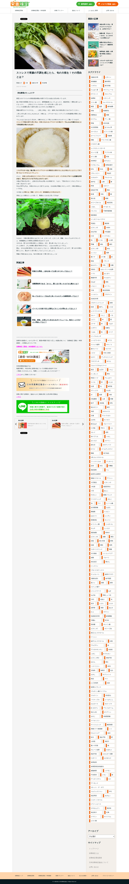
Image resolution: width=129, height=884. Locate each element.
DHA (101, 169)
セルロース (94, 704)
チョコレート (95, 574)
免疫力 (107, 741)
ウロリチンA (95, 361)
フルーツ (106, 557)
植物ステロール (96, 478)
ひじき (110, 382)
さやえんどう (95, 808)
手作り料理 (106, 353)
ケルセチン (107, 278)
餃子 (92, 403)
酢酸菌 (93, 511)
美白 (106, 662)
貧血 (92, 261)
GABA (108, 227)
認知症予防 (94, 190)
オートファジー (96, 136)
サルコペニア (95, 733)
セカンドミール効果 (107, 269)
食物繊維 (94, 81)
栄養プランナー (60, 875)
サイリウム (107, 816)
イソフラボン (106, 236)
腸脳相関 (94, 770)
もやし (93, 674)
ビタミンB (94, 537)
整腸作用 (94, 278)
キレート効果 (95, 750)
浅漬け (102, 599)
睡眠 (92, 453)
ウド (99, 503)
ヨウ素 (103, 257)
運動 (92, 140)
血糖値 (93, 98)
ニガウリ (94, 328)
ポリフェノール (108, 90)
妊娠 (92, 545)
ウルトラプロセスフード (99, 365)
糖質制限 (110, 725)
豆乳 (111, 403)
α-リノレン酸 (95, 524)
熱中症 (93, 182)
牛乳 (104, 265)
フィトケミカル (96, 461)
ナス (106, 679)
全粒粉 (110, 649)
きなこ (110, 499)
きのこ (93, 716)
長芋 (92, 603)
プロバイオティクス (97, 570)
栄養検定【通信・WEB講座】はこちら (29, 346)
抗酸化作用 (35, 83)
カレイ (93, 432)
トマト (93, 273)
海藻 (102, 608)
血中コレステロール (97, 641)
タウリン (106, 612)
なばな (108, 507)
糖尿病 (107, 223)
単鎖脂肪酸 (106, 716)
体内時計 (94, 161)
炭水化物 (106, 123)
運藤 (110, 549)
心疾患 (93, 741)
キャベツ (107, 520)
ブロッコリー (95, 173)
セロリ (93, 357)
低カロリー (94, 407)
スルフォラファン (96, 791)
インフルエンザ (96, 336)
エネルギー (94, 177)
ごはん (93, 207)
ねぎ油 (93, 595)
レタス (111, 603)
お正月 (101, 369)
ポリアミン (107, 712)
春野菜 (110, 386)
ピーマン (107, 286)
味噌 (111, 303)
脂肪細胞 (94, 532)
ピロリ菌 (94, 821)
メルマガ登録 (108, 4)
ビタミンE (94, 628)
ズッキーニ (109, 461)
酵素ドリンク (107, 495)
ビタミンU (107, 482)
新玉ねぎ (94, 424)
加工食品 (106, 453)
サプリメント (107, 674)
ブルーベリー (107, 424)
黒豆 (92, 369)
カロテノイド (107, 445)
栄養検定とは (94, 853)
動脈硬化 (106, 110)
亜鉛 (108, 190)
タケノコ (109, 344)
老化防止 (108, 695)
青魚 (108, 374)
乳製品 (93, 223)
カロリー (106, 186)
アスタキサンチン (96, 649)
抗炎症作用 (94, 299)
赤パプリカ (94, 436)
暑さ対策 (102, 541)
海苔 (92, 307)
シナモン (107, 770)
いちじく (94, 286)
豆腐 (92, 415)
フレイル (94, 211)
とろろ (101, 603)
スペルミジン (95, 720)
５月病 (93, 428)
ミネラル (94, 85)
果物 (92, 123)
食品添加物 (106, 290)
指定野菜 (94, 795)
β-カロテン (94, 708)
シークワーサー (96, 340)
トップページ (94, 849)
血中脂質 (108, 578)
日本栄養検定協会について (98, 862)
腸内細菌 (110, 106)
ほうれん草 (108, 127)
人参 (103, 399)
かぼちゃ (109, 750)
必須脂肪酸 (94, 507)
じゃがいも (109, 524)
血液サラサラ (109, 574)
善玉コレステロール (97, 633)
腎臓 (92, 244)
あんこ (106, 491)
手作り (103, 428)
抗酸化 (107, 328)
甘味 (102, 194)
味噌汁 (103, 670)
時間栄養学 (109, 165)
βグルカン (107, 161)
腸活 (110, 244)
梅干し (101, 307)
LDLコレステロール (97, 457)
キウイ (93, 449)
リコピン (107, 511)
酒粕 (101, 545)
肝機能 (110, 466)
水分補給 (94, 553)
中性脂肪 (107, 232)
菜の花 (93, 198)
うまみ (93, 332)
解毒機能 (109, 616)
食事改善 (94, 762)
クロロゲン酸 (95, 144)
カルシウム (108, 94)
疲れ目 (93, 445)
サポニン (94, 495)
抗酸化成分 (94, 578)
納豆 (108, 407)
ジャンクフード (96, 591)
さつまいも (106, 207)
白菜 (92, 386)
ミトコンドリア (108, 553)
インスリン (94, 566)
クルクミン (94, 695)
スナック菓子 (95, 587)
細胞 (92, 557)
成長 (106, 432)
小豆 (92, 491)
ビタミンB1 (94, 248)
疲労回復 (107, 85)
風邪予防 (94, 754)
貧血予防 (102, 737)
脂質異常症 (106, 486)
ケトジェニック (96, 725)
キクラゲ (108, 349)
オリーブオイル (96, 202)
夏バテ (93, 257)
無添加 (109, 808)
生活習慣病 (94, 127)
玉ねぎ (93, 282)
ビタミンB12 (95, 658)
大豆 (92, 236)
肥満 (110, 169)
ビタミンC (107, 98)
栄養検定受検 (30, 875)
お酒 (103, 182)
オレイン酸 (106, 624)
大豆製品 (94, 482)
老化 (108, 248)
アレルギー (108, 378)
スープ (110, 332)
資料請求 (87, 4)
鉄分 (92, 737)
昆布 (92, 466)
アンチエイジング (107, 357)
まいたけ (94, 440)
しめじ (93, 654)
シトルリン (94, 294)
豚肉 (111, 541)
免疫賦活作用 (95, 616)
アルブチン (94, 645)
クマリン (94, 816)
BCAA (107, 620)
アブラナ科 (108, 152)
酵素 (106, 198)
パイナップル (95, 699)
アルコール (108, 177)
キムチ (93, 528)
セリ (109, 779)
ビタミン (108, 77)
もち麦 (110, 240)
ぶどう (93, 319)
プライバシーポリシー (108, 875)
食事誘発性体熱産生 (97, 766)
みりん (109, 361)
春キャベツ (94, 349)
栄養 (111, 583)
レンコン (94, 253)
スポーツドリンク (96, 549)
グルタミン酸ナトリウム (99, 691)
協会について (71, 875)
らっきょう (94, 374)
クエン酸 (94, 102)
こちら (18, 374)
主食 (92, 290)
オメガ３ (107, 420)
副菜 (100, 395)
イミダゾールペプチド (98, 219)
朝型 (92, 541)
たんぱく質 (94, 90)
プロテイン (108, 294)
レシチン (107, 516)
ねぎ (109, 591)
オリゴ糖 (94, 156)
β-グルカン (106, 654)
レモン (104, 775)
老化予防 (94, 232)
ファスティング (96, 499)
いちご (111, 369)
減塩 (101, 244)
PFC (110, 791)
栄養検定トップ (19, 875)
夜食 (107, 156)
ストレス (110, 311)
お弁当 (93, 420)
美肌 (106, 282)
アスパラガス (106, 415)
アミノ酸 (107, 119)
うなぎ (110, 324)
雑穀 (102, 583)
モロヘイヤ (108, 704)
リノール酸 (109, 503)
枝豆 (109, 733)
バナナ (93, 353)
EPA (92, 169)
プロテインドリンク (97, 303)
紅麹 (107, 812)
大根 (26, 83)
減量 (104, 537)
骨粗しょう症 (107, 595)
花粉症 (93, 269)
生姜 (108, 683)
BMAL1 (107, 532)
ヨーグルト (94, 131)
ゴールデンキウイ (107, 449)
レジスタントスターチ (98, 148)
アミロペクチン (96, 779)
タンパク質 (94, 152)
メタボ (111, 307)
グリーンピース (96, 804)
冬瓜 (101, 466)
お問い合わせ (94, 867)
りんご (103, 315)
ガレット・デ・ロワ (97, 787)
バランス (106, 261)
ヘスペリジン (95, 666)
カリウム (94, 119)
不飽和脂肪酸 (107, 211)
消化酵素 (44, 83)
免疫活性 (110, 202)
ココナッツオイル (96, 800)
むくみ (100, 240)
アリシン (110, 478)
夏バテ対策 (94, 745)
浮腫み (93, 620)
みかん (93, 662)
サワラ (110, 340)
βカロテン (94, 265)
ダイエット (94, 94)
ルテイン (107, 440)
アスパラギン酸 (106, 140)
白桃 (111, 641)
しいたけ (107, 528)
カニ (111, 428)
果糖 (111, 399)
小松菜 (93, 486)
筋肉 (110, 545)
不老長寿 (94, 775)
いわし (108, 436)
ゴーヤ (93, 324)
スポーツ (94, 758)
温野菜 (93, 608)
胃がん (107, 562)
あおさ (111, 608)
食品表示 (94, 812)
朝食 (92, 110)
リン (107, 470)
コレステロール (108, 102)
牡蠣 (112, 265)
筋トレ (93, 583)
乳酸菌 (110, 136)
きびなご (107, 795)
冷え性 (108, 390)
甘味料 (93, 670)
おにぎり (107, 273)
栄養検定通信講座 (95, 858)
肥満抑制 (94, 520)
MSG (109, 666)
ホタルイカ (106, 411)
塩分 (111, 670)
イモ (111, 315)
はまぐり (94, 516)
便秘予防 (109, 658)
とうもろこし (109, 699)
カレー (93, 315)
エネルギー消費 (108, 754)
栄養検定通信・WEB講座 (45, 875)
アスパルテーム (108, 708)
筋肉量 (93, 624)
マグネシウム (95, 165)
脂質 (100, 106)
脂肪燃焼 (94, 215)
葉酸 (107, 115)
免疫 (92, 411)
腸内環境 (107, 81)
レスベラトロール (96, 311)
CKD (92, 599)
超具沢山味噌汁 (96, 474)
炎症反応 (94, 562)
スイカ (93, 382)
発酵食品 (94, 115)
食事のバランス (96, 687)
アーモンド (94, 783)
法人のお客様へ (83, 875)
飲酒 (92, 194)
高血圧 (109, 173)
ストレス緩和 (95, 344)
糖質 (92, 106)
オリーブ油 (108, 628)
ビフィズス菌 (108, 131)
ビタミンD (94, 227)
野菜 (92, 186)
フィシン (94, 637)
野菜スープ (94, 378)
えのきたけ (107, 758)
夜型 (112, 537)
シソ (110, 729)
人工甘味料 (94, 683)
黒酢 (107, 253)
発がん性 (94, 712)
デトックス (94, 390)
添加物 (102, 403)
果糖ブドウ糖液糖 (96, 729)
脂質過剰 (94, 470)
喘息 (92, 679)
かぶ (92, 612)
